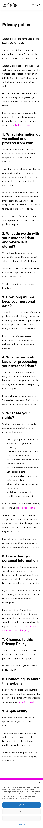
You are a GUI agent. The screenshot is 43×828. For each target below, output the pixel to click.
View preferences (21, 818)
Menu (38, 5)
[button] (39, 783)
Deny (21, 811)
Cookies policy (20, 824)
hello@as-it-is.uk (23, 125)
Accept (21, 805)
